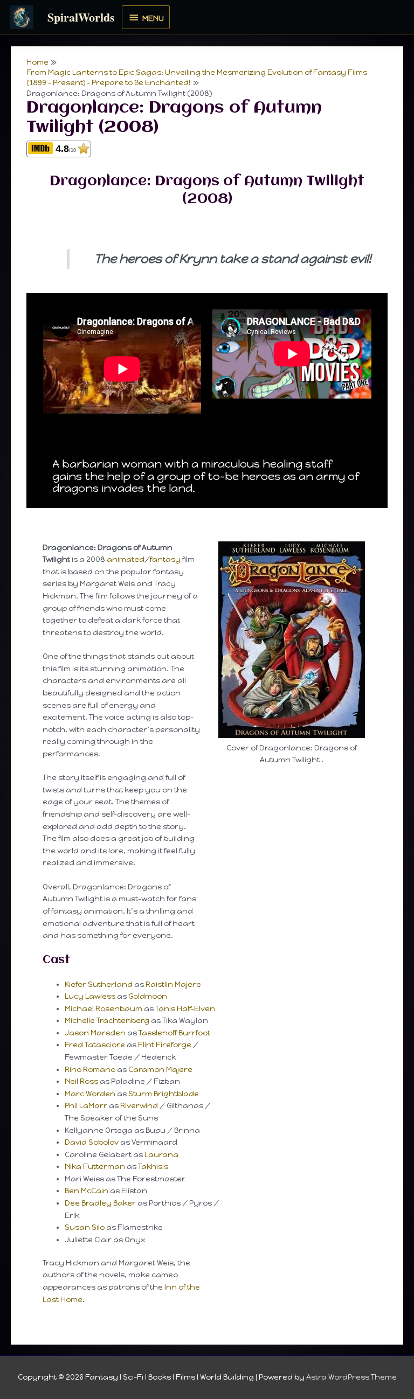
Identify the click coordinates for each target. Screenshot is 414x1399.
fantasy (165, 559)
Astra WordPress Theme (351, 1377)
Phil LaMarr (86, 1105)
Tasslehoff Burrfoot (174, 1032)
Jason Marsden (95, 1032)
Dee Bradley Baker (100, 1203)
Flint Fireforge (164, 1044)
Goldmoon (147, 996)
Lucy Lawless (90, 996)
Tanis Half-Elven (185, 1008)
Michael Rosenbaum (103, 1008)
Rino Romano (90, 1069)
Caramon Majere (160, 1069)
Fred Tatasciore (95, 1044)
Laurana (161, 1154)
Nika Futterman (95, 1166)
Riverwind (139, 1105)
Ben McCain (86, 1190)
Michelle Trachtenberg (107, 1020)
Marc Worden (90, 1093)
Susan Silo (85, 1227)
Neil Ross (81, 1081)
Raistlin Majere (173, 984)
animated (125, 559)
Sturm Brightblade (163, 1093)
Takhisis (153, 1166)
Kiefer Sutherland (99, 984)
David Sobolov (92, 1142)
